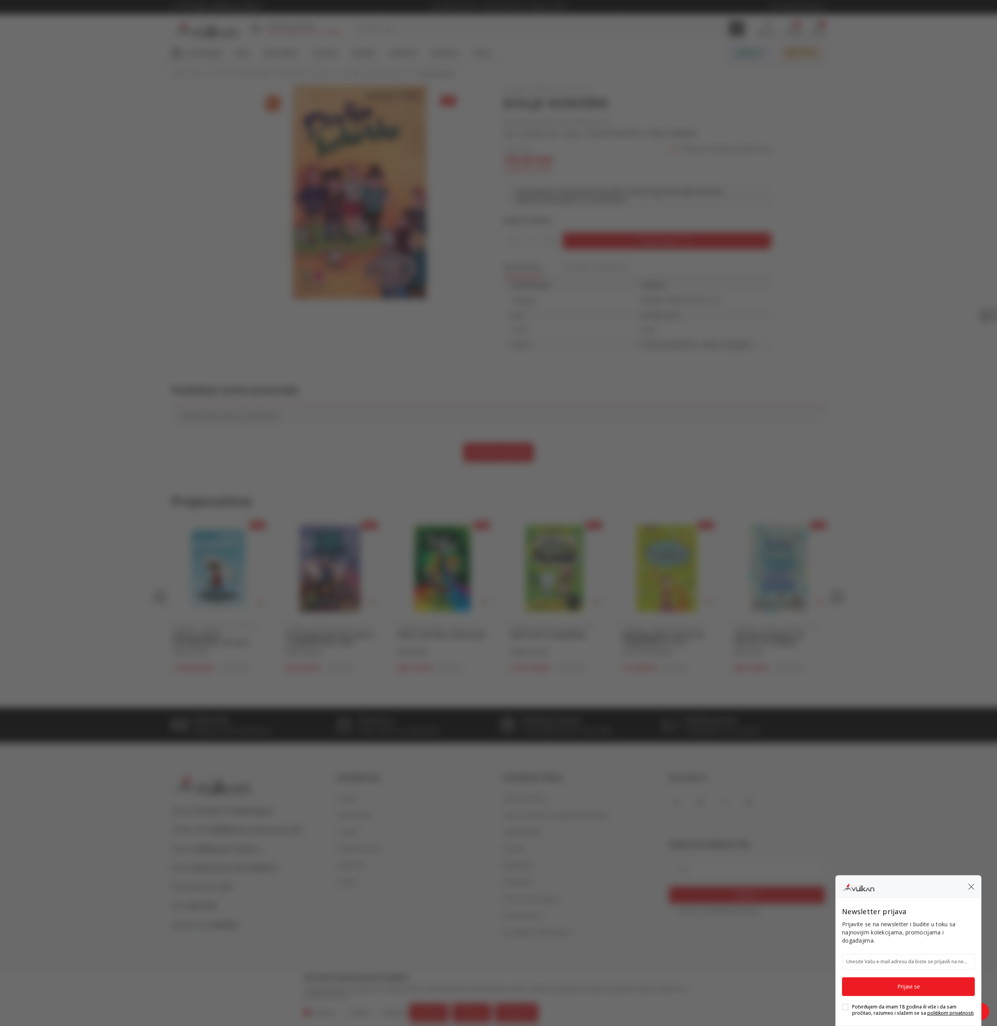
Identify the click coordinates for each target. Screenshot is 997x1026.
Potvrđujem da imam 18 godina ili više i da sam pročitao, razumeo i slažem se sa (913, 1010)
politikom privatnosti (950, 1013)
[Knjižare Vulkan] (858, 886)
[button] (971, 886)
